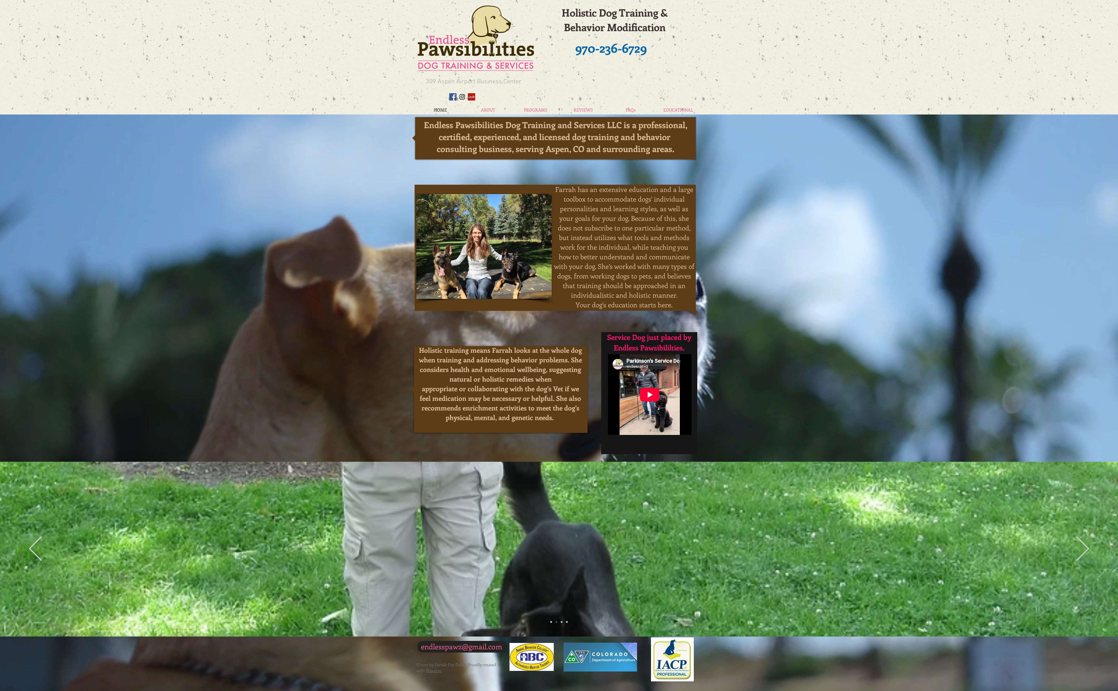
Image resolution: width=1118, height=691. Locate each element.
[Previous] (35, 549)
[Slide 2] (556, 622)
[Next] (1082, 549)
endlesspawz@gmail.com (461, 646)
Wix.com (434, 670)
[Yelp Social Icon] (471, 97)
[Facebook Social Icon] (453, 97)
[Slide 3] (551, 622)
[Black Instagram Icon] (462, 97)
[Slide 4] (567, 622)
